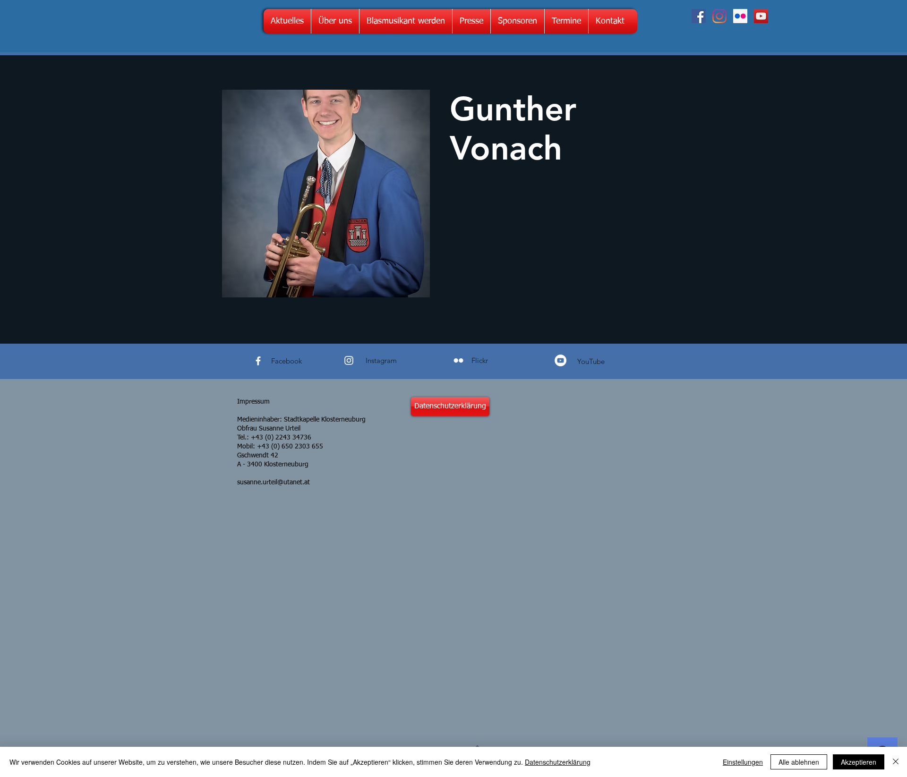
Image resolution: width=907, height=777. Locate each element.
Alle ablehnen (799, 762)
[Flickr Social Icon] (740, 16)
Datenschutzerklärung (557, 762)
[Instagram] (719, 16)
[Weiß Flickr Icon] (458, 360)
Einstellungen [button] (743, 762)
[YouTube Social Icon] (761, 16)
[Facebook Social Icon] (699, 16)
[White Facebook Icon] (258, 361)
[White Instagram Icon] (349, 360)
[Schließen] (895, 761)
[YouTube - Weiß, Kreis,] (560, 360)
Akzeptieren (858, 762)
